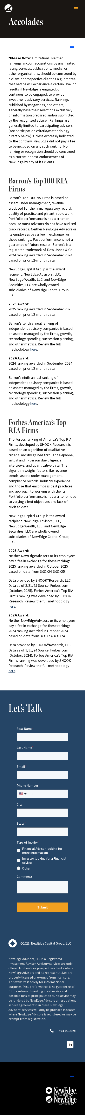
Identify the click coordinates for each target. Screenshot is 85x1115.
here (33, 349)
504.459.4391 (68, 1031)
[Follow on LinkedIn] (70, 1044)
